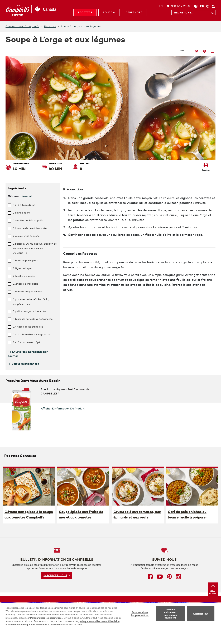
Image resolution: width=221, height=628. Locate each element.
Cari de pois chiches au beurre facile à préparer (187, 515)
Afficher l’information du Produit (62, 408)
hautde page (213, 592)
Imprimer (206, 170)
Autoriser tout (200, 613)
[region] (110, 615)
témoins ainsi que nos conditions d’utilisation (36, 624)
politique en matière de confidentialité (98, 621)
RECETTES (85, 12)
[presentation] (29, 487)
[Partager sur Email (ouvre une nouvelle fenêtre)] (212, 50)
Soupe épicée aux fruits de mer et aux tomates (81, 515)
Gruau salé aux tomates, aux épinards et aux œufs (137, 515)
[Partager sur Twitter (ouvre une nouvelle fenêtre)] (196, 50)
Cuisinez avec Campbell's (22, 26)
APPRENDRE (134, 12)
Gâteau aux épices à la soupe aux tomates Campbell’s (28, 515)
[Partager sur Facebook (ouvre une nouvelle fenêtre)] (189, 50)
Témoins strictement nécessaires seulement (170, 613)
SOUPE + (109, 12)
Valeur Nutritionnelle (23, 363)
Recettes (50, 26)
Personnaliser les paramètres (46, 617)
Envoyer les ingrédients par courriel (28, 354)
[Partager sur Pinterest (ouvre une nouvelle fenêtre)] (204, 50)
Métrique (13, 195)
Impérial (27, 195)
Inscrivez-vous (179, 6)
